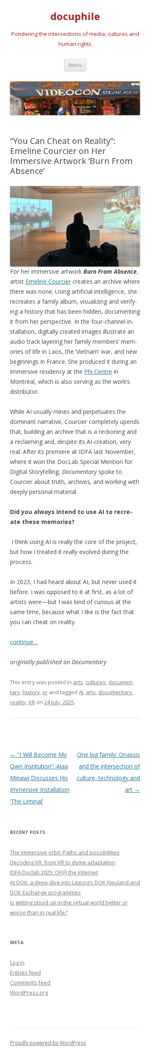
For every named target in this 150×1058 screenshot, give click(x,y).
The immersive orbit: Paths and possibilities (65, 852)
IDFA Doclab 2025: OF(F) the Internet (54, 872)
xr (45, 692)
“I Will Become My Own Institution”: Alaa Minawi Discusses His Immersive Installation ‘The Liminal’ (40, 778)
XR (31, 702)
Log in (17, 962)
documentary (115, 692)
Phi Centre (98, 371)
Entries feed (25, 972)
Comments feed (30, 982)
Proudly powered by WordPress (48, 1042)
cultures (95, 682)
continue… (24, 642)
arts (78, 682)
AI (81, 692)
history (31, 692)
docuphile (75, 16)
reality (18, 702)
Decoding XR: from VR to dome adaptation (62, 862)
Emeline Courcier (48, 281)
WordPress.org (29, 992)
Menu (75, 65)
